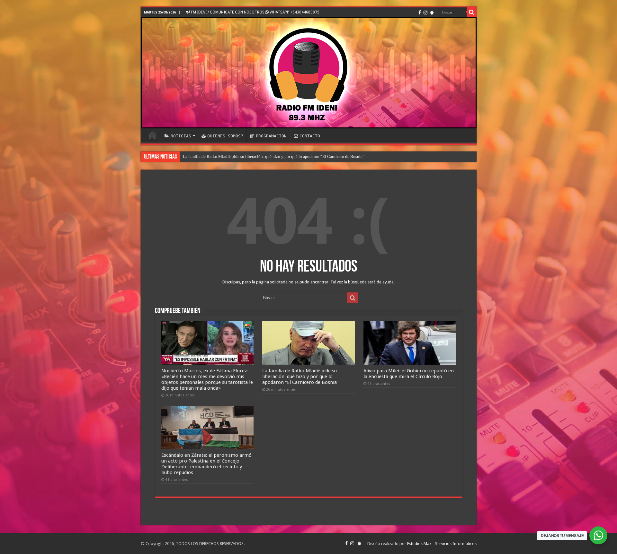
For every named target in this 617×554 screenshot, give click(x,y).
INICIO (152, 135)
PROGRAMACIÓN (271, 136)
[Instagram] (425, 12)
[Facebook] (420, 12)
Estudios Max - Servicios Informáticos (442, 543)
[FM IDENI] (309, 72)
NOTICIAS (181, 136)
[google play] (431, 12)
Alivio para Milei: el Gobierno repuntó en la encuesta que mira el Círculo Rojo (408, 373)
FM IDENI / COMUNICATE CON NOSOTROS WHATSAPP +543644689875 (254, 12)
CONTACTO (310, 136)
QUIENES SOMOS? (225, 136)
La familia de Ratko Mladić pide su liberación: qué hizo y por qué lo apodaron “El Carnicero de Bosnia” (273, 156)
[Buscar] (472, 12)
